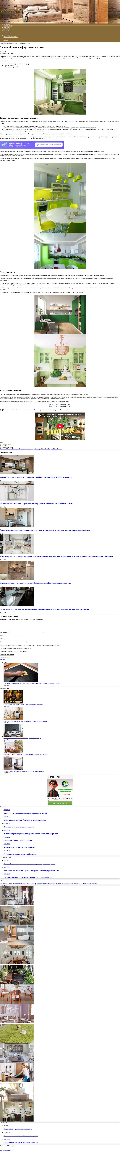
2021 (1, 883)
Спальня (7, 30)
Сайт (1, 642)
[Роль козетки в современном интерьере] (17, 1101)
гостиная (15, 883)
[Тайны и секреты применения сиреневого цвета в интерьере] (17, 1023)
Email (2, 638)
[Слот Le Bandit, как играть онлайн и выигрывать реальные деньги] (13, 703)
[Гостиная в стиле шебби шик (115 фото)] (17, 1062)
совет (71, 883)
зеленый (2, 444)
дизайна (24, 883)
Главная (2, 43)
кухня (7, 444)
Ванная (7, 33)
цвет (10, 444)
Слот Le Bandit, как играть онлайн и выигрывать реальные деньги (23, 704)
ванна (4, 883)
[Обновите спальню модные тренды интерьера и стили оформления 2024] (13, 719)
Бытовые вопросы (11, 37)
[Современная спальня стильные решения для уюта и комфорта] (13, 736)
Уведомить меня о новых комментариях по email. (16, 648)
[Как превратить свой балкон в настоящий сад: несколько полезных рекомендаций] (17, 983)
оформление (66, 883)
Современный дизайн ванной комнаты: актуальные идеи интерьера (24, 771)
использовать (40, 883)
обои (63, 883)
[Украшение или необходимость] (17, 1042)
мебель (59, 883)
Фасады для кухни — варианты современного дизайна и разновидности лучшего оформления (36, 477)
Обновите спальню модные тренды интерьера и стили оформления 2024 (25, 721)
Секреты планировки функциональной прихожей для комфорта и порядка (26, 754)
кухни (8, 127)
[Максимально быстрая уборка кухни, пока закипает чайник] (17, 1081)
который (51, 883)
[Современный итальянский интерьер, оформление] (17, 905)
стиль (83, 883)
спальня (75, 883)
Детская (7, 29)
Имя (2, 635)
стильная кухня (34, 401)
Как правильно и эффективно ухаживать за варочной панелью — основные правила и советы (32, 683)
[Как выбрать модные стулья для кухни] (17, 1003)
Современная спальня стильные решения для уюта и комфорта (22, 738)
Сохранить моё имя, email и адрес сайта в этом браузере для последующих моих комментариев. (30, 645)
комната (46, 883)
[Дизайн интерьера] (10, 16)
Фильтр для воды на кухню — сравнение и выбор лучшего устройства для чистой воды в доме (36, 504)
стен (79, 883)
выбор (7, 883)
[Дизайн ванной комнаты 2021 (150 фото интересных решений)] (17, 944)
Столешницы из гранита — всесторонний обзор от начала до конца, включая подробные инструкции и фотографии (44, 609)
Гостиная (7, 27)
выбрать (10, 883)
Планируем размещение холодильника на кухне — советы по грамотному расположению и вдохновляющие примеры (45, 530)
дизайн (20, 883)
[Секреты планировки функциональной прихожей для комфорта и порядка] (13, 753)
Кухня (6, 32)
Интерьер (7, 35)
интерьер (32, 883)
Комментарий (4, 632)
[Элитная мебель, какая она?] (17, 924)
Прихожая (8, 26)
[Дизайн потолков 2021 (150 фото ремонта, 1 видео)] (17, 964)
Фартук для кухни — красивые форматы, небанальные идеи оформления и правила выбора (35, 583)
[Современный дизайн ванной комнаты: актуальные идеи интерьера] (13, 769)
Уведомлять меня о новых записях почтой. (15, 651)
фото (88, 883)
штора (95, 883)
